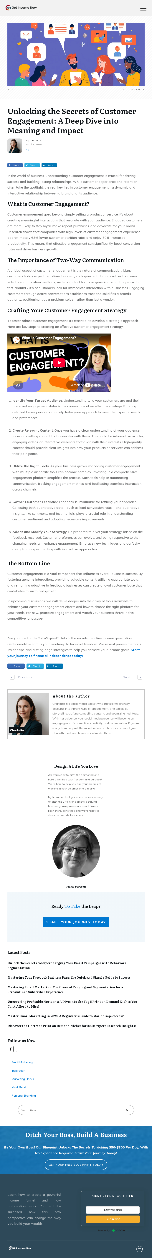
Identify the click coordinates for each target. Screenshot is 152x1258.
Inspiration (18, 1070)
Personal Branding (23, 1095)
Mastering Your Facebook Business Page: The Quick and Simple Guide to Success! (69, 977)
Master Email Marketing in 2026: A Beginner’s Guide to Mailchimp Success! (66, 1016)
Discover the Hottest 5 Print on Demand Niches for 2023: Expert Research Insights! (72, 1025)
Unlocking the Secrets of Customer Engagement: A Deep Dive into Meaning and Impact (71, 120)
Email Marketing (22, 1062)
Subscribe (113, 1219)
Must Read (18, 1087)
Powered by (104, 1230)
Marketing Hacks (22, 1079)
